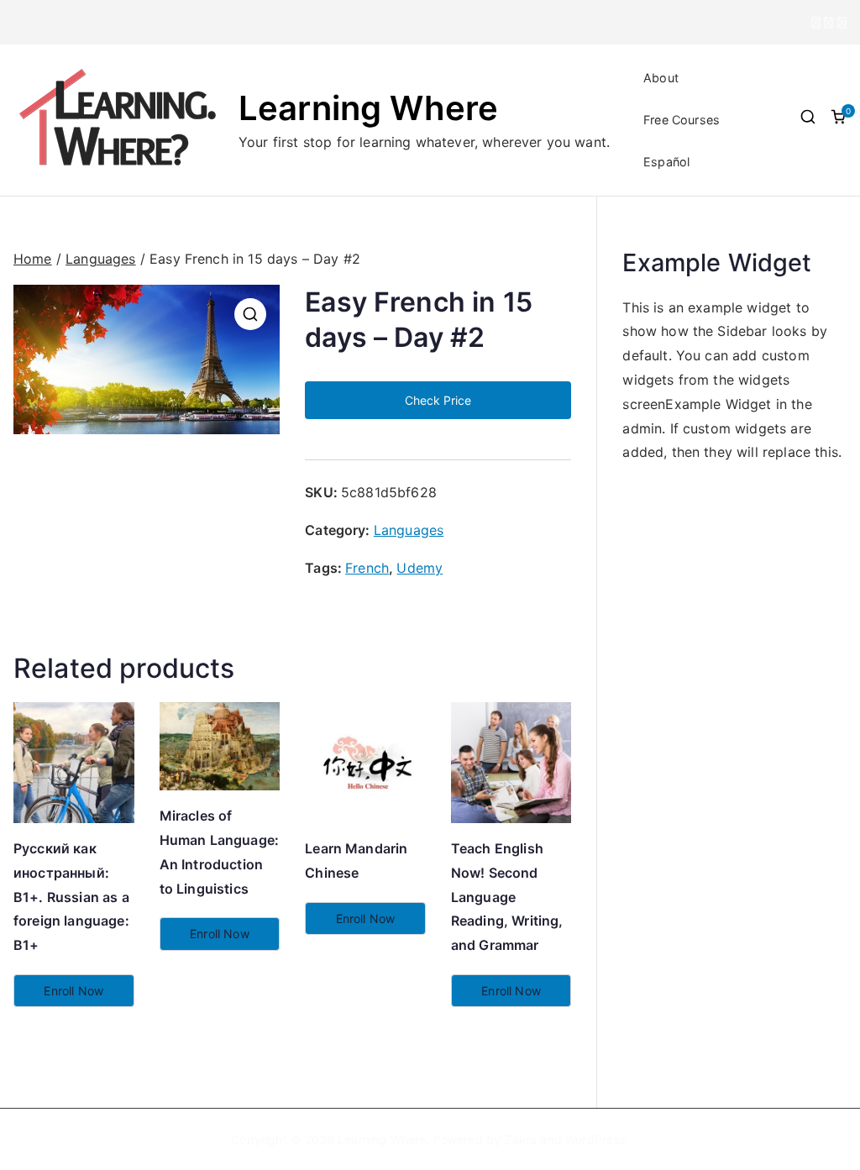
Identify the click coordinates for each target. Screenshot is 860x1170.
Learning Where (368, 108)
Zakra (520, 1139)
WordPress (595, 1139)
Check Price (438, 400)
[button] (250, 314)
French (367, 567)
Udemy (419, 567)
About (661, 78)
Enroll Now (73, 991)
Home (32, 258)
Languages (100, 258)
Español (666, 162)
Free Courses (681, 120)
